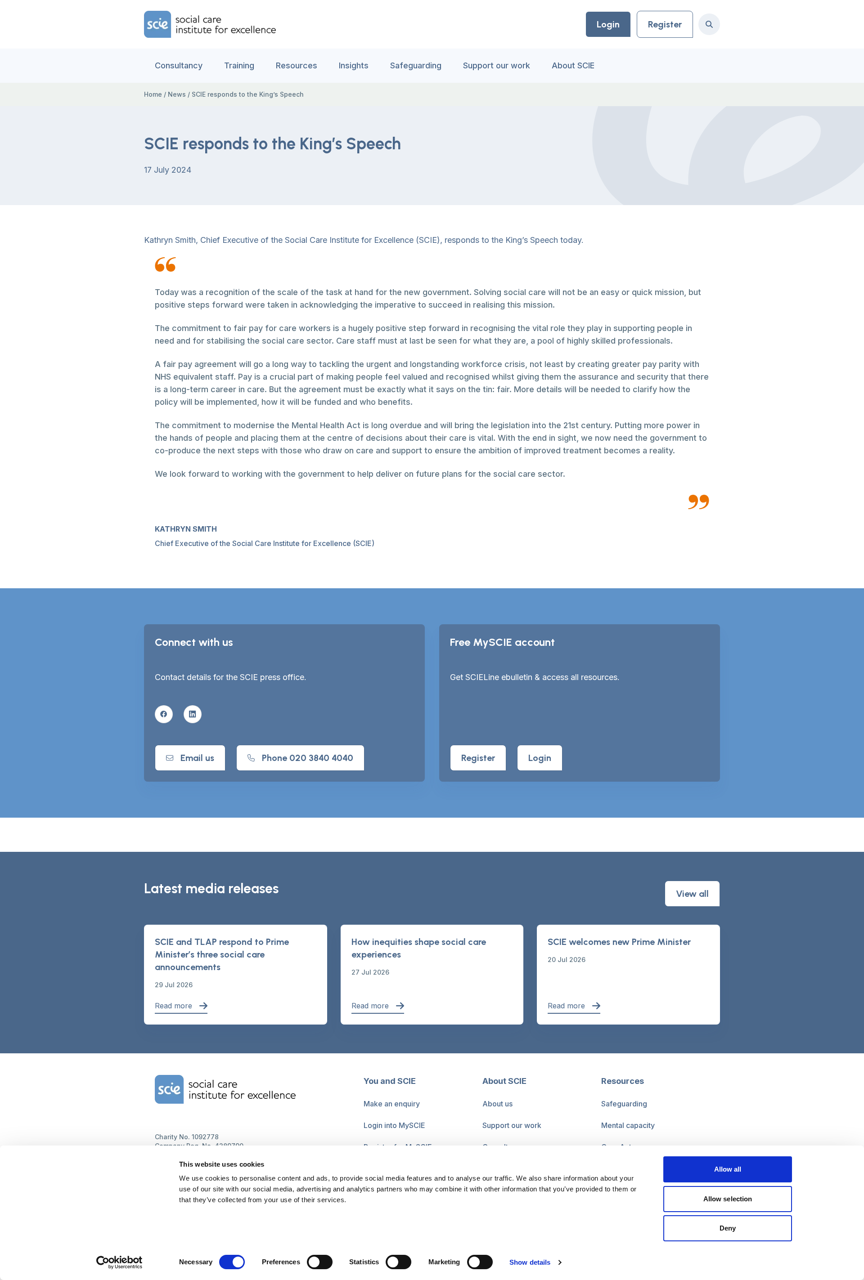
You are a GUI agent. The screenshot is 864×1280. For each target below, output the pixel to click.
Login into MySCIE (394, 1125)
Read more (173, 1005)
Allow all (728, 1169)
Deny (728, 1228)
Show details (529, 1262)
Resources (296, 65)
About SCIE (573, 65)
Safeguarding (415, 65)
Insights (354, 65)
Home (153, 94)
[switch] (320, 1262)
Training (239, 65)
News (177, 94)
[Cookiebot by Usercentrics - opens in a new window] (119, 1262)
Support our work (496, 65)
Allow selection (727, 1199)
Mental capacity (628, 1125)
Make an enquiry (392, 1103)
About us (497, 1103)
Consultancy (178, 65)
